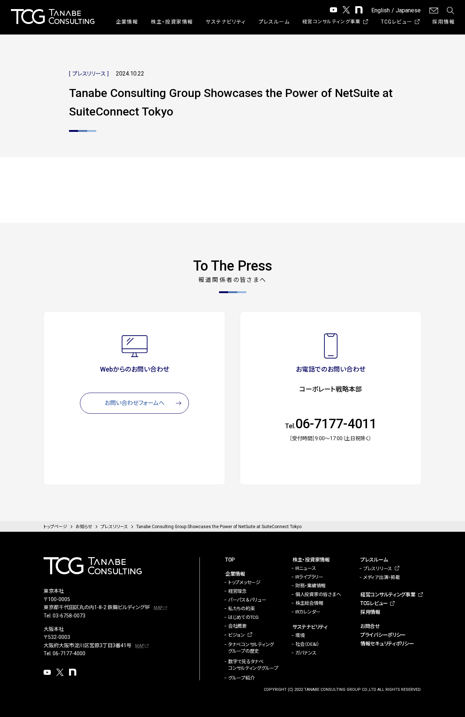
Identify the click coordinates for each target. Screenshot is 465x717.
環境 (299, 635)
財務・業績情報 (310, 585)
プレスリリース (377, 568)
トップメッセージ (244, 582)
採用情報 (443, 22)
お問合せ (370, 626)
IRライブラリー (309, 577)
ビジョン (236, 635)
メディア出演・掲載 (381, 577)
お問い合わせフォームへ (135, 403)
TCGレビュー (397, 22)
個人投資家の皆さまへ (318, 594)
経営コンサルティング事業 (331, 21)
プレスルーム (274, 22)
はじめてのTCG (243, 617)
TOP (230, 560)
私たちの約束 (241, 608)
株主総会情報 (309, 603)
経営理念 (237, 591)
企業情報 (127, 22)
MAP (158, 607)
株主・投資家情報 (172, 22)
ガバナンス (305, 653)
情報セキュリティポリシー (387, 644)
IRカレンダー (307, 612)
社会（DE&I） (307, 644)
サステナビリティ (226, 22)
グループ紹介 (241, 678)
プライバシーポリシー (383, 635)
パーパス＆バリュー (247, 600)
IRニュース (305, 568)
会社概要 (237, 626)
